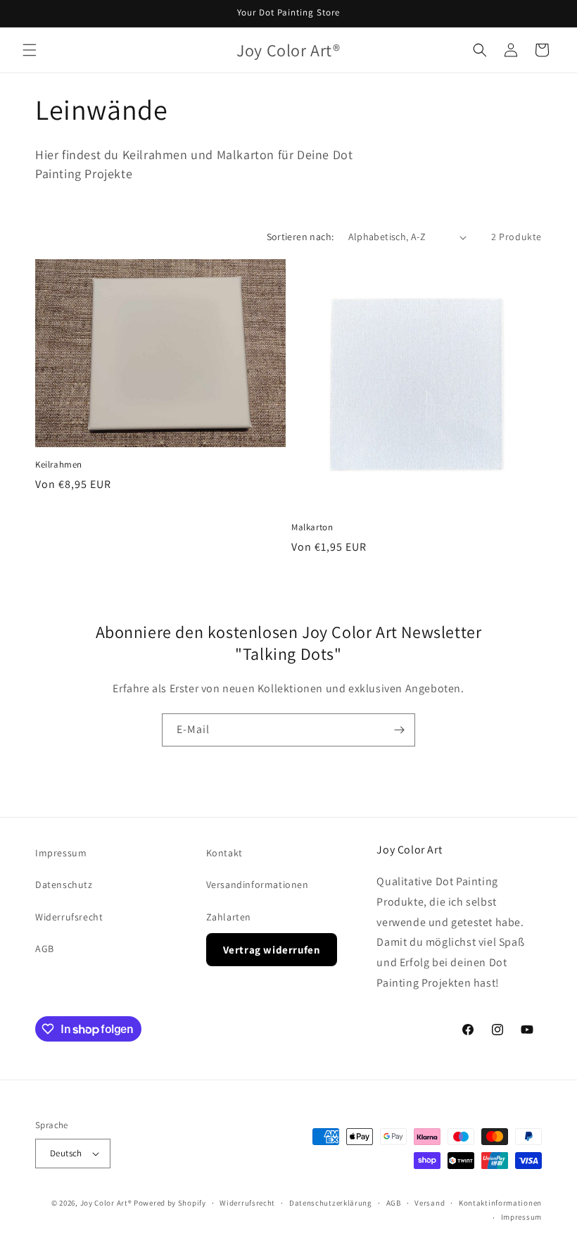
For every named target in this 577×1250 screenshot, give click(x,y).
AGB (44, 948)
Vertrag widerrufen (272, 949)
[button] (29, 50)
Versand (429, 1203)
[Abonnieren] (398, 729)
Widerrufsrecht (69, 917)
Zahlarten (228, 917)
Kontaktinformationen (500, 1203)
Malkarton (312, 527)
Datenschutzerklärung (330, 1203)
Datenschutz (64, 884)
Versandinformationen (257, 884)
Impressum (61, 852)
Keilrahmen (58, 464)
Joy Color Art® (106, 1203)
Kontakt (224, 852)
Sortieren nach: (300, 236)
